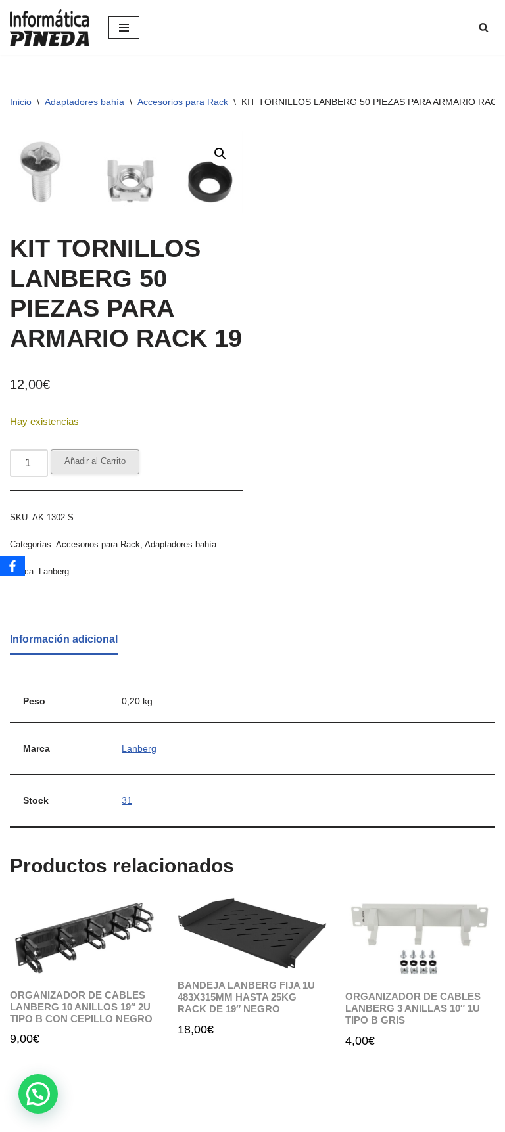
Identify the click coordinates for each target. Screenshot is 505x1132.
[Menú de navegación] (123, 27)
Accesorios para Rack (182, 102)
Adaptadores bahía (84, 102)
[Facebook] (12, 566)
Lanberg (54, 571)
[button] (220, 154)
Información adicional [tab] (64, 639)
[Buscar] (484, 27)
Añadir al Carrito (95, 461)
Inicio (21, 102)
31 (127, 800)
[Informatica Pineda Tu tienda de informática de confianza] (49, 27)
